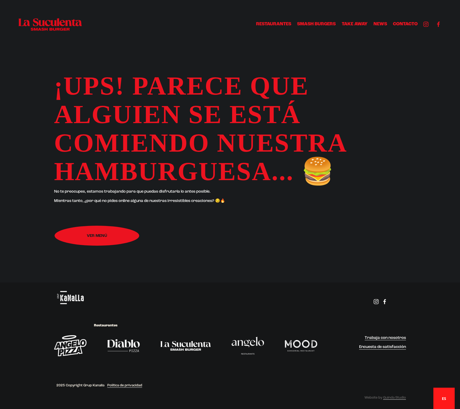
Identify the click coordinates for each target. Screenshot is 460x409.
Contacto (405, 24)
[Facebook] (438, 24)
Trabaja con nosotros (385, 337)
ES (444, 398)
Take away (355, 24)
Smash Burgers (316, 24)
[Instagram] (426, 24)
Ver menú (97, 235)
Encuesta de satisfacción (382, 346)
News (380, 24)
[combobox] (444, 398)
